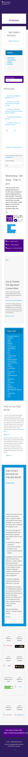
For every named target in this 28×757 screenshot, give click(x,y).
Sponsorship (10, 379)
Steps (9, 226)
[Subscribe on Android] (8, 687)
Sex (8, 377)
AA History (10, 338)
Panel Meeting (11, 368)
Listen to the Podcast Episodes (14, 300)
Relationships (11, 371)
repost (9, 373)
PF (8, 370)
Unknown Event (11, 387)
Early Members (11, 348)
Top (15, 749)
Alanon (9, 341)
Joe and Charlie (11, 355)
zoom (8, 396)
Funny (9, 354)
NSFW (9, 364)
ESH (8, 350)
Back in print (7, 438)
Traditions (10, 386)
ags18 (9, 339)
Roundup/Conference (13, 336)
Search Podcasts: (10, 77)
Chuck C (9, 345)
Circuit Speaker (11, 346)
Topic (9, 228)
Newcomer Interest (11, 230)
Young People (11, 393)
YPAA (9, 395)
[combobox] (14, 80)
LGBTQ (9, 357)
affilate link (10, 157)
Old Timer (10, 366)
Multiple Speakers (11, 232)
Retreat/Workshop (11, 225)
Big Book (9, 343)
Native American (11, 361)
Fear (8, 352)
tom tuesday (10, 382)
